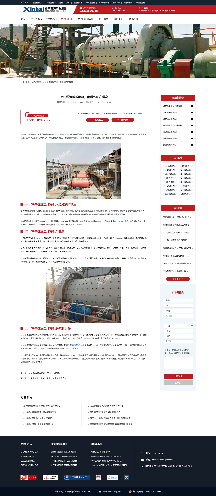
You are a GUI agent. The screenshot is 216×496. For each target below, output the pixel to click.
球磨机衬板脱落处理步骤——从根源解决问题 (182, 256)
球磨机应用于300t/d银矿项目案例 (64, 456)
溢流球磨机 (140, 3)
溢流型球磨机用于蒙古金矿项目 (63, 452)
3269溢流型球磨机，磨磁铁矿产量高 (57, 82)
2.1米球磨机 (170, 170)
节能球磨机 (128, 3)
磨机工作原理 (64, 3)
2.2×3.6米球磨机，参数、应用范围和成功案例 (109, 465)
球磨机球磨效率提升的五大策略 (176, 225)
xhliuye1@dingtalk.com (162, 460)
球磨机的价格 (77, 345)
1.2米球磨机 (170, 186)
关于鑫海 (35, 19)
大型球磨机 (170, 166)
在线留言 (99, 120)
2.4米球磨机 (185, 170)
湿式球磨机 (90, 3)
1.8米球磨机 (185, 174)
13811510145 (118, 10)
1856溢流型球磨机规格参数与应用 (177, 263)
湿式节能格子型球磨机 (172, 106)
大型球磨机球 (50, 3)
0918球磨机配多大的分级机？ (175, 240)
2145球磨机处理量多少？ (101, 452)
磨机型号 (116, 3)
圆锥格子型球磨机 (170, 138)
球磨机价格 (37, 3)
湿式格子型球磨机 (170, 112)
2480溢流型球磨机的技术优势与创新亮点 (107, 461)
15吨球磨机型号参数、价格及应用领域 (179, 217)
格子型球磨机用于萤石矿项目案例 (64, 465)
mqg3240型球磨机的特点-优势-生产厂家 (106, 406)
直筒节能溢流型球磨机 (172, 125)
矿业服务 (103, 19)
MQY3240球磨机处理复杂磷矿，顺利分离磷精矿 (110, 418)
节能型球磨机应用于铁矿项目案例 (64, 461)
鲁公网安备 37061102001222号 (147, 492)
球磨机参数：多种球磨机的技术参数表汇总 (47, 378)
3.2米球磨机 (185, 190)
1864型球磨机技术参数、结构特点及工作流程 (182, 271)
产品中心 (50, 19)
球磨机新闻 (66, 19)
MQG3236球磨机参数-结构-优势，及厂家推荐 (41, 406)
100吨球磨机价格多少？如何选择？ (177, 232)
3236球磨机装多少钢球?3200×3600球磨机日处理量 (111, 424)
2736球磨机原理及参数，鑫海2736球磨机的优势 (183, 248)
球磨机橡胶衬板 (169, 145)
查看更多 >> (178, 279)
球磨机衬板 (78, 3)
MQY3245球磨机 (121, 221)
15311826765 (38, 120)
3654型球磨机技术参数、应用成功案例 (106, 456)
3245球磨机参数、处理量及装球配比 (37, 424)
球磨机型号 (170, 178)
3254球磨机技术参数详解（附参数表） (106, 412)
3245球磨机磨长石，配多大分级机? (44, 373)
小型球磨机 (185, 186)
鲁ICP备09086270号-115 (110, 492)
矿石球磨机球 (104, 3)
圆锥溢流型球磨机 (170, 132)
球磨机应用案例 (85, 19)
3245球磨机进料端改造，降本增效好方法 (39, 412)
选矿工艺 (118, 19)
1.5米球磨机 (185, 182)
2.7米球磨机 (185, 178)
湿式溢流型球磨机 (170, 119)
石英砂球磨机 (170, 194)
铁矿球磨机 (170, 190)
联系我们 (133, 19)
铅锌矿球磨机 (170, 174)
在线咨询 (124, 120)
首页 (22, 19)
